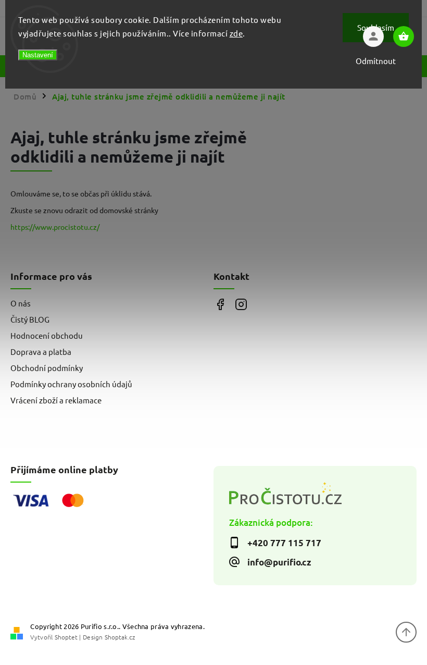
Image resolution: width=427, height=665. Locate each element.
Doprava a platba (40, 351)
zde (236, 33)
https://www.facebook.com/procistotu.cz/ (220, 304)
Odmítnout (376, 61)
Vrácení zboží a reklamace (56, 400)
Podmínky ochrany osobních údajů (71, 384)
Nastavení (37, 55)
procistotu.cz (240, 304)
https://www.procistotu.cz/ (54, 226)
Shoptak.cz (120, 637)
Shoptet (66, 637)
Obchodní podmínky (46, 368)
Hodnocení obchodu (46, 335)
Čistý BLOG (29, 319)
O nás (20, 303)
